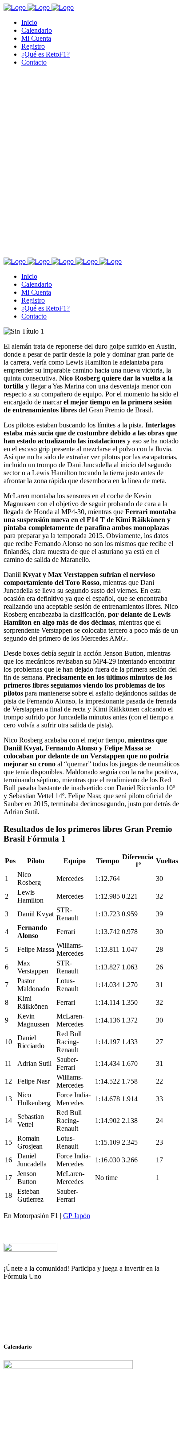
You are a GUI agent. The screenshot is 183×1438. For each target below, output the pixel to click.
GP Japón (76, 1215)
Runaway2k (46, 1319)
